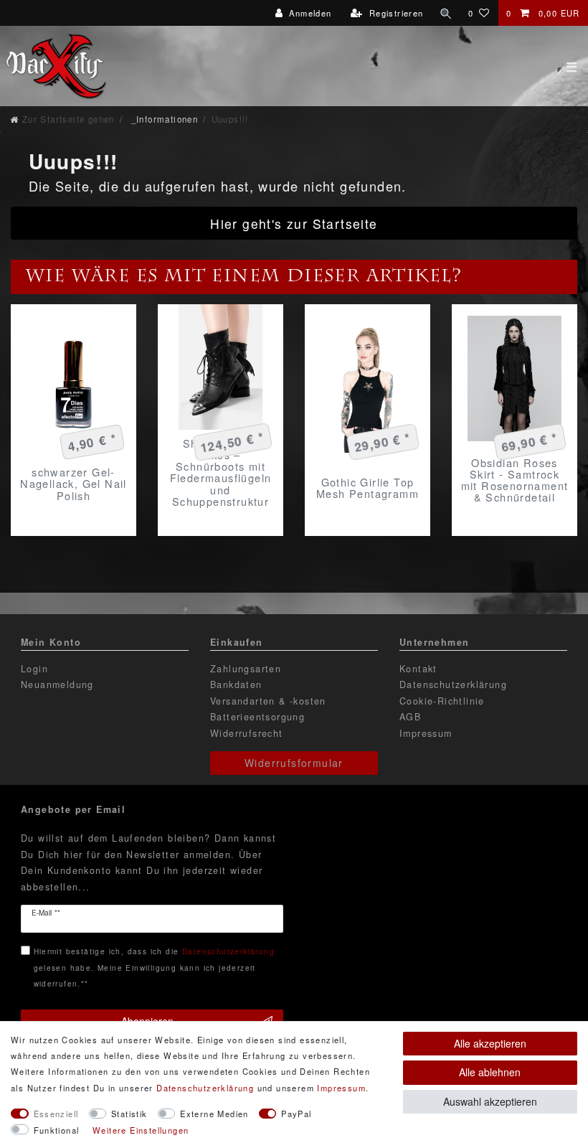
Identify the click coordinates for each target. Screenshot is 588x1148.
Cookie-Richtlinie (442, 701)
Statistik (129, 1113)
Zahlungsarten (245, 668)
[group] (220, 367)
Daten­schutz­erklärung (205, 1087)
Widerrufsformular (294, 763)
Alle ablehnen (490, 1072)
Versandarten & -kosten (268, 701)
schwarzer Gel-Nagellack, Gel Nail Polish (73, 483)
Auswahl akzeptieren (490, 1101)
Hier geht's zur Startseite (293, 223)
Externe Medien (214, 1113)
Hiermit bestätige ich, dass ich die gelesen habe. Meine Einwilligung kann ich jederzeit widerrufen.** (154, 967)
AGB (410, 716)
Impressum (425, 733)
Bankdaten (236, 684)
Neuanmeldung (57, 684)
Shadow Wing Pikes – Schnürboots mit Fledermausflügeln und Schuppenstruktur (221, 472)
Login (34, 668)
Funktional (57, 1130)
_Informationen (163, 119)
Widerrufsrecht (246, 733)
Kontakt (418, 668)
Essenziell (56, 1113)
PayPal (296, 1113)
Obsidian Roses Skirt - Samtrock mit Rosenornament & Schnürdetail (515, 480)
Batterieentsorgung (257, 716)
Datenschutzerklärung (453, 684)
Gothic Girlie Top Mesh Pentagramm (367, 487)
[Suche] (446, 13)
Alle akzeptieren (490, 1043)
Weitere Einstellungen (141, 1130)
